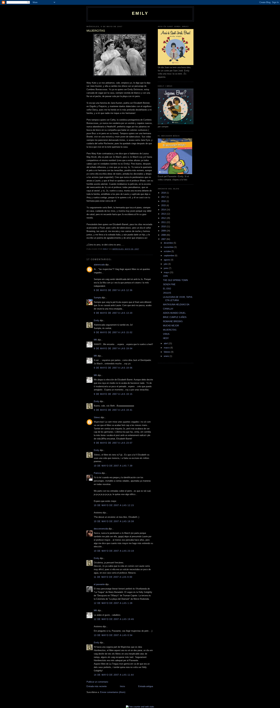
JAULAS (167, 293)
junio (166, 268)
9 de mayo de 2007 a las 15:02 (113, 332)
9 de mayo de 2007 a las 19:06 (113, 368)
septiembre (169, 255)
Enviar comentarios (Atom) (112, 692)
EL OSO (167, 288)
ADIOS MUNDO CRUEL (174, 313)
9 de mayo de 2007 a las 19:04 (113, 348)
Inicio (122, 686)
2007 (163, 239)
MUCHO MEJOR (171, 325)
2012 (163, 218)
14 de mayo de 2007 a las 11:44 (114, 675)
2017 (163, 197)
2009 (163, 231)
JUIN (165, 276)
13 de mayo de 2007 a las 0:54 (113, 635)
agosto (167, 260)
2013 (163, 214)
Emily (96, 320)
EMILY (140, 13)
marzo (167, 347)
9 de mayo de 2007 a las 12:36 (113, 290)
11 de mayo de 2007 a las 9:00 (113, 577)
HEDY (166, 338)
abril (166, 343)
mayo (167, 272)
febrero (167, 352)
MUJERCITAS (169, 330)
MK (95, 340)
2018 (163, 193)
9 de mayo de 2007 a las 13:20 (113, 313)
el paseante (99, 584)
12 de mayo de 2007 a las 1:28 (113, 603)
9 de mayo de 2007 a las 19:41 (113, 410)
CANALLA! (168, 309)
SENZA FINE (169, 284)
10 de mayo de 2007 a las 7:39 (113, 466)
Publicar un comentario (97, 682)
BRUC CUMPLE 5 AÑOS (175, 317)
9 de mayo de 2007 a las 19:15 (113, 394)
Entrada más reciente (97, 686)
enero (167, 356)
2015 (163, 205)
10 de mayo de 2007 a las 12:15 (114, 505)
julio (166, 264)
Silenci (97, 417)
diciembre (169, 243)
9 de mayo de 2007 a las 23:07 (113, 443)
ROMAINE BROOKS (173, 321)
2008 (163, 235)
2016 (163, 201)
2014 (163, 209)
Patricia (97, 473)
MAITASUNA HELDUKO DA (176, 304)
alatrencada (99, 264)
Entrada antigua (145, 686)
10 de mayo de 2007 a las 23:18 (114, 551)
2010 (163, 226)
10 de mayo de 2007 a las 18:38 (114, 521)
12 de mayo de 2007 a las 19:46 (114, 619)
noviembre (169, 247)
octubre (167, 251)
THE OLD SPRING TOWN (175, 280)
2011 (163, 222)
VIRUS (166, 334)
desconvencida (101, 528)
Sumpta (97, 297)
